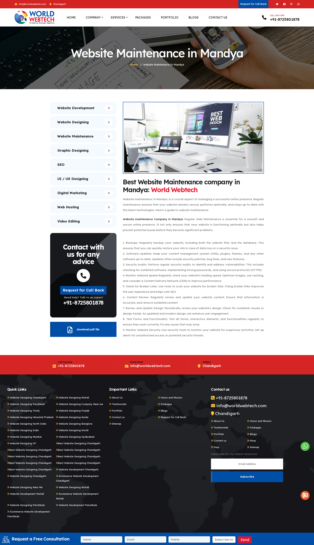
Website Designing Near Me (26, 487)
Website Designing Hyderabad (76, 436)
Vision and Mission (171, 397)
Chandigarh (226, 413)
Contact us (118, 417)
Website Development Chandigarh (78, 469)
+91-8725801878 (284, 17)
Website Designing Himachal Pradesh (31, 417)
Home (134, 64)
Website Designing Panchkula (27, 404)
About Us (117, 397)
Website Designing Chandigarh (27, 397)
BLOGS (193, 17)
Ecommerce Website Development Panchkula (28, 514)
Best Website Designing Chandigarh (79, 443)
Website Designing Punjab (73, 410)
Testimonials (118, 404)
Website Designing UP (22, 443)
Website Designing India (24, 430)
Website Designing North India (27, 423)
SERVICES (118, 17)
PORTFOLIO (169, 17)
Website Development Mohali (26, 493)
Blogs (164, 410)
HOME (71, 17)
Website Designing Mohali (73, 397)
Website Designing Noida (73, 417)
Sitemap (116, 423)
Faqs (216, 447)
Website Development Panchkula (77, 505)
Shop (252, 440)
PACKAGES (143, 17)
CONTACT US (218, 17)
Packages (166, 404)
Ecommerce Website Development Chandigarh (77, 478)
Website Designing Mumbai (25, 436)
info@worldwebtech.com (32, 4)
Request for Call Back (253, 4)
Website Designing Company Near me (80, 404)
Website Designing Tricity (24, 410)
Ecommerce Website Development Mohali (77, 496)
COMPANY (93, 17)
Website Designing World (73, 430)
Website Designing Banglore (75, 423)
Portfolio (116, 410)
